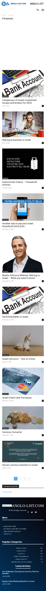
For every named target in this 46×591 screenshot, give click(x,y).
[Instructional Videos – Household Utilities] (23, 164)
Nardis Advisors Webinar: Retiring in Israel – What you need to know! (21, 276)
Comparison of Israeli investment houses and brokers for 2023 (19, 101)
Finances (5, 96)
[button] (38, 10)
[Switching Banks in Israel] (23, 300)
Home (4, 15)
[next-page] (29, 479)
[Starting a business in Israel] (23, 124)
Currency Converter (12, 432)
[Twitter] (31, 512)
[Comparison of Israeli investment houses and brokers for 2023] (23, 83)
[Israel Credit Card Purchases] (23, 381)
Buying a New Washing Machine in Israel (18, 581)
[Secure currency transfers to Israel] (23, 451)
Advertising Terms (10, 526)
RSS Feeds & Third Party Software (15, 529)
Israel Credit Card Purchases (17, 397)
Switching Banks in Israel (15, 316)
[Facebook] (28, 512)
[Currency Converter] (23, 417)
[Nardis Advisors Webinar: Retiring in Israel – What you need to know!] (23, 253)
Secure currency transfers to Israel (20, 465)
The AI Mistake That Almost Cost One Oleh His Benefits (20, 573)
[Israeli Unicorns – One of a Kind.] (23, 340)
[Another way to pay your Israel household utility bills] (23, 207)
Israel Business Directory (12, 531)
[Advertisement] (23, 46)
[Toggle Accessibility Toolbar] (3, 3)
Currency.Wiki (7, 492)
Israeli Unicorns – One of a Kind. (19, 359)
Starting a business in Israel (16, 140)
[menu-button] (42, 10)
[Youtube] (35, 512)
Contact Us (7, 534)
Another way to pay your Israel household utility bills (17, 225)
